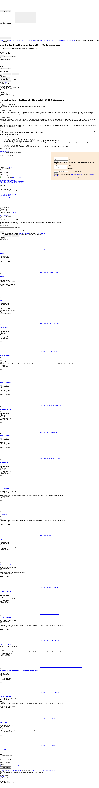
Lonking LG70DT (5, 355)
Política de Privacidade (76, 174)
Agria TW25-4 (4, 722)
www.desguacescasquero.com (7, 180)
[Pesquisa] (25, 17)
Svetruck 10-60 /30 (5, 591)
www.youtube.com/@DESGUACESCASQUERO (11, 182)
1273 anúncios (8, 167)
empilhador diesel (7, 84)
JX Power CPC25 (5, 436)
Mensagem (70, 168)
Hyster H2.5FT (4, 489)
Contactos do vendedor (15, 765)
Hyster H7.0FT (4, 514)
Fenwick (6, 82)
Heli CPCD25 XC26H (6, 618)
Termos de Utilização (40, 233)
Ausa (1, 539)
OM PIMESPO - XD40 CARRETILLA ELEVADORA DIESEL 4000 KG (20, 671)
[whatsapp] (23, 177)
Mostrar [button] (10, 177)
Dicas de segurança (5, 151)
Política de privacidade (15, 770)
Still (1, 300)
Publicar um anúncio (5, 313)
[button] (49, 30)
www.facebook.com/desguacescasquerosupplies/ (12, 181)
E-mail (69, 165)
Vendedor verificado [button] (5, 166)
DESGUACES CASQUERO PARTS (8, 155)
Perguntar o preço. (5, 78)
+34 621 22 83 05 (16, 177)
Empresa (70, 159)
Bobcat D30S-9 (4, 327)
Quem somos (3, 765)
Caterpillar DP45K (5, 564)
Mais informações (4, 215)
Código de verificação (79, 171)
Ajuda (8, 765)
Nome (69, 158)
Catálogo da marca (50, 770)
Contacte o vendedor (6, 68)
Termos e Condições (5, 770)
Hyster (2, 253)
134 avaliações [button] (3, 170)
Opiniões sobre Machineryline (38, 770)
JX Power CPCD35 (5, 383)
